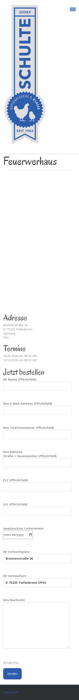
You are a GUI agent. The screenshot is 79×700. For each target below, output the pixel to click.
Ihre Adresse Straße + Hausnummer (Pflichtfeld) (30, 454)
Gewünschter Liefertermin (23, 528)
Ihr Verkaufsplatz (16, 552)
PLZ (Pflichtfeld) (15, 480)
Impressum (11, 692)
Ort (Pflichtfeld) (15, 504)
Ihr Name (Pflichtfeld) (19, 379)
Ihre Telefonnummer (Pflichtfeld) (28, 428)
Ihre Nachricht (14, 600)
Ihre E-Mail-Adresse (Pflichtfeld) (27, 404)
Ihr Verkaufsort (15, 576)
